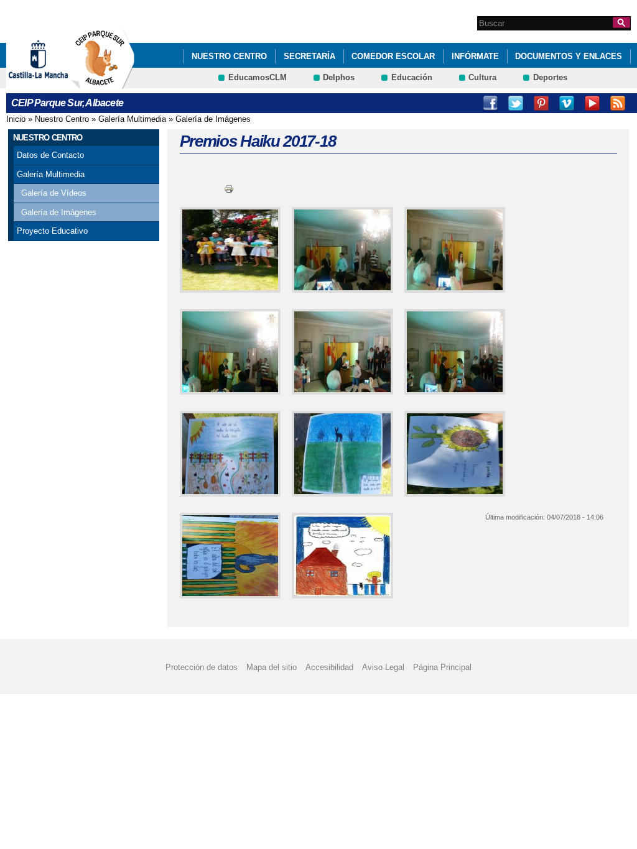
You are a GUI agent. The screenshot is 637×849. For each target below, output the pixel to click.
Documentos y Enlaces (568, 56)
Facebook (490, 103)
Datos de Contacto (50, 155)
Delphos (339, 77)
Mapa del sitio (271, 667)
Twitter (515, 103)
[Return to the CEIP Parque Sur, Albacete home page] (102, 83)
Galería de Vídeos (53, 193)
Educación (411, 77)
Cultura (482, 77)
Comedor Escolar (393, 56)
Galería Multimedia (132, 119)
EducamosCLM (257, 77)
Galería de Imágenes (213, 119)
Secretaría (309, 56)
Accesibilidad (329, 667)
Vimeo (566, 103)
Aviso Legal (383, 667)
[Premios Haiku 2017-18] (228, 250)
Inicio (16, 119)
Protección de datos (201, 667)
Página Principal (442, 667)
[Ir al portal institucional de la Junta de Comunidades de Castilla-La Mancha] (53, 83)
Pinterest (541, 103)
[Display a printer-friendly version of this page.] (229, 188)
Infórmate (475, 56)
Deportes (550, 77)
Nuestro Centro (229, 56)
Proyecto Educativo (52, 231)
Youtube (592, 103)
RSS (617, 103)
